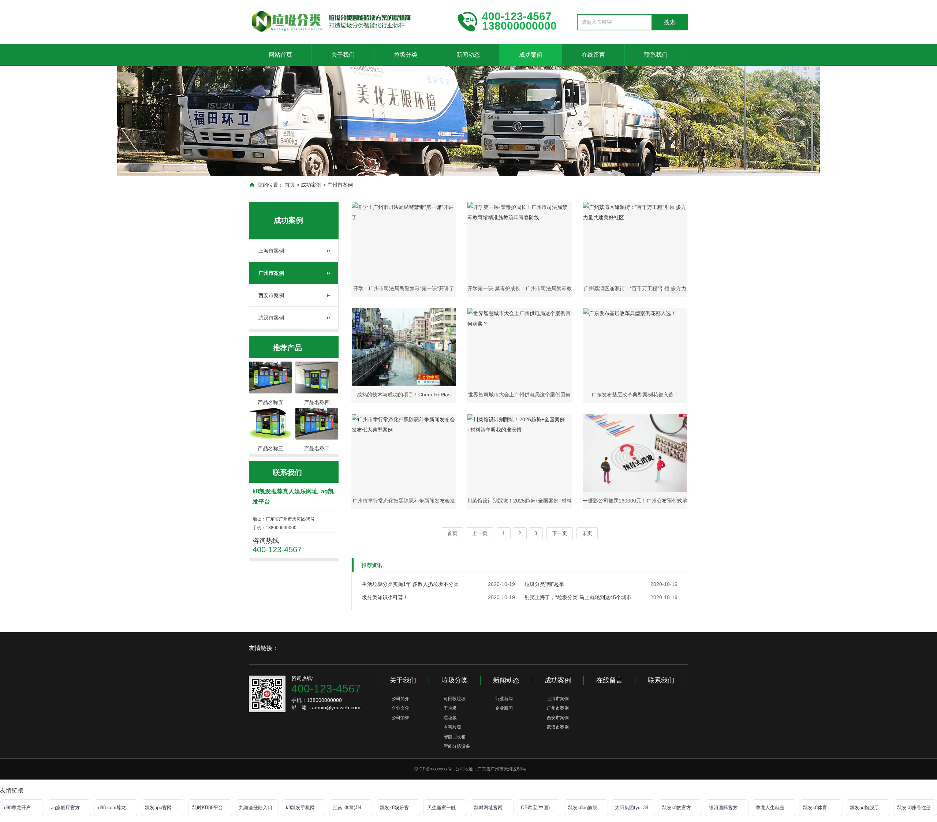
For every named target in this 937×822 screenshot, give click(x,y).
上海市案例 (271, 251)
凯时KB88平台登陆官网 (212, 807)
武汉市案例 (271, 318)
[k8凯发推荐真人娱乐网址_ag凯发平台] (348, 21)
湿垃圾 (450, 717)
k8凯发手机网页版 (305, 807)
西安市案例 (271, 295)
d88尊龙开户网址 (22, 807)
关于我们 (343, 55)
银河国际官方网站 (728, 807)
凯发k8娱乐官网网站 (400, 807)
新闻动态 (468, 55)
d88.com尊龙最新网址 (118, 807)
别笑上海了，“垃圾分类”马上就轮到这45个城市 (578, 597)
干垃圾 (450, 708)
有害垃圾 (452, 727)
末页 (587, 533)
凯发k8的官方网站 (681, 807)
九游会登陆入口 (255, 807)
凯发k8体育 (815, 807)
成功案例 (530, 55)
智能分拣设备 (457, 746)
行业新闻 (504, 698)
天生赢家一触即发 (446, 807)
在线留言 (593, 55)
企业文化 (400, 708)
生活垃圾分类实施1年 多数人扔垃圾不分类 (410, 584)
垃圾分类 (405, 55)
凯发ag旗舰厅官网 (869, 807)
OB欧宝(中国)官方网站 (541, 807)
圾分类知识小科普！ (385, 597)
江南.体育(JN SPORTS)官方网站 (353, 807)
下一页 (559, 533)
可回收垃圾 (455, 698)
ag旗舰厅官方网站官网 (71, 807)
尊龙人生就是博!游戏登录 (776, 807)
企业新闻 (504, 708)
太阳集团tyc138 (631, 807)
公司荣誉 (400, 717)
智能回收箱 (455, 736)
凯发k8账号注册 (914, 807)
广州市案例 (340, 185)
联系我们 (656, 55)
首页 (290, 185)
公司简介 (400, 698)
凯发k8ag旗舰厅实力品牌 (588, 807)
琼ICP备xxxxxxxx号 (433, 768)
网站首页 (280, 55)
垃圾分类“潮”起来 (544, 584)
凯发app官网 (158, 807)
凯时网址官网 (488, 807)
